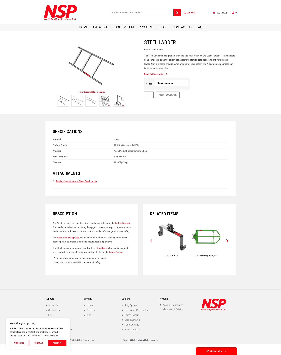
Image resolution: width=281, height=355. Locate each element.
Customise (19, 343)
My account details (173, 309)
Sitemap (88, 298)
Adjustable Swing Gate (68, 237)
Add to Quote (168, 94)
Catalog (126, 298)
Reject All (38, 343)
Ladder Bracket (122, 223)
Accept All (57, 343)
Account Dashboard (173, 305)
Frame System (116, 252)
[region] (38, 333)
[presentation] (151, 241)
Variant (149, 84)
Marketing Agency (151, 340)
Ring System (103, 248)
